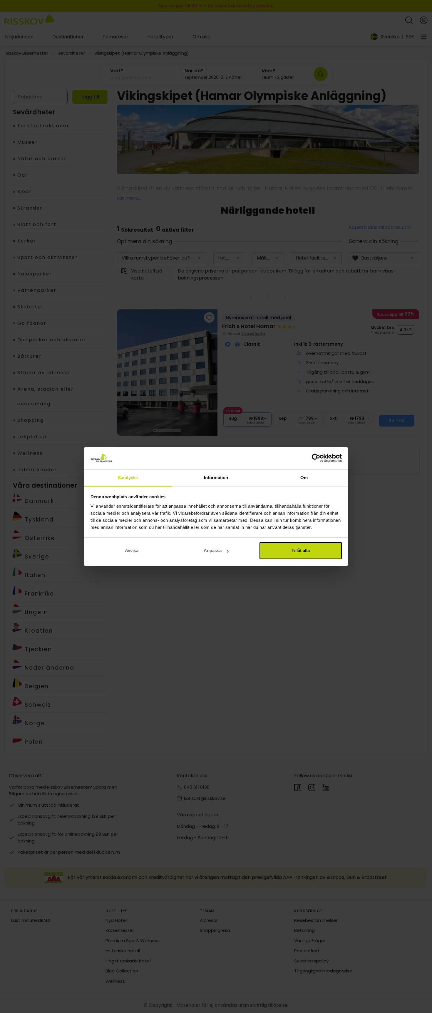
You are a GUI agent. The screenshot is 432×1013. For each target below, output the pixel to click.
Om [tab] (304, 477)
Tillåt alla (301, 550)
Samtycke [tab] (128, 477)
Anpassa (213, 550)
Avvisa (131, 550)
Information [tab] (216, 477)
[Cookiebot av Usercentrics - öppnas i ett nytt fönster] (316, 458)
